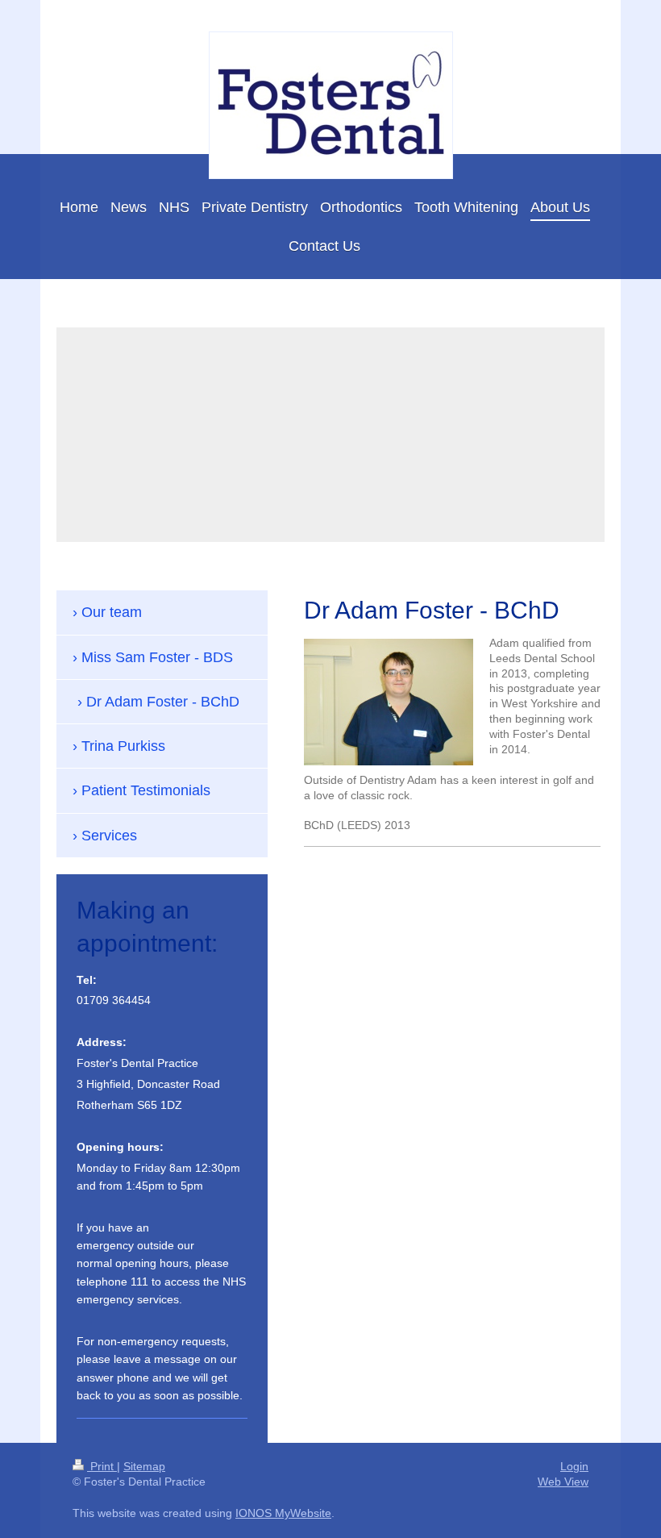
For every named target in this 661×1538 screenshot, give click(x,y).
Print (102, 1466)
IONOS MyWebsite (283, 1513)
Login (574, 1466)
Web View (563, 1481)
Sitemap (144, 1466)
